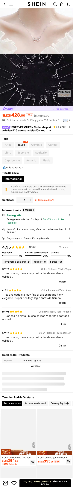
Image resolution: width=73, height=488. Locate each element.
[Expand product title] (50, 130)
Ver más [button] (63, 247)
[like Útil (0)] (57, 324)
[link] (55, 4)
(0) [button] (64, 324)
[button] (4, 4)
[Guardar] (14, 483)
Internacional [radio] (13, 178)
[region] (36, 250)
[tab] (12, 403)
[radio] (8, 145)
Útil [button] (61, 281)
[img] (18, 452)
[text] (36, 275)
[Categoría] (11, 4)
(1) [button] (64, 281)
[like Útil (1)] (57, 281)
